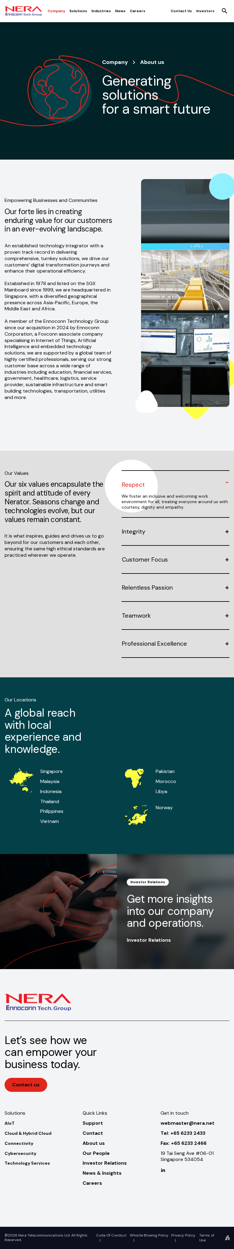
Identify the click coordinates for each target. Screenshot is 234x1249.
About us (94, 1143)
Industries (101, 11)
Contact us (181, 11)
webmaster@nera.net (187, 1123)
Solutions (78, 11)
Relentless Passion (147, 587)
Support (93, 1123)
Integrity (133, 531)
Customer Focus (145, 559)
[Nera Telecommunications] (23, 11)
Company (56, 11)
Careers (137, 11)
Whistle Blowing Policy (149, 1235)
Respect (133, 485)
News (120, 11)
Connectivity (19, 1143)
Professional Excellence (154, 643)
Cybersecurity (20, 1153)
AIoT (10, 1123)
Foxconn (48, 334)
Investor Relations (149, 940)
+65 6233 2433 (187, 1133)
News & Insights (102, 1173)
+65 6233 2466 (189, 1143)
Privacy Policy (183, 1235)
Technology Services (27, 1163)
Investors (205, 11)
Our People (96, 1153)
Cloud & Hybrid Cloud (28, 1133)
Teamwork (136, 615)
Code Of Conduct (111, 1235)
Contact (93, 1133)
